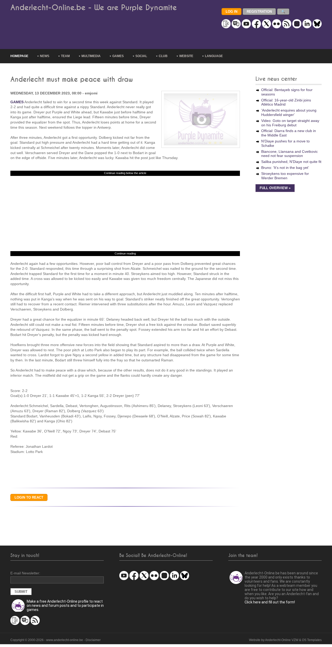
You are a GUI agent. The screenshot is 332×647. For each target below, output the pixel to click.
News (44, 56)
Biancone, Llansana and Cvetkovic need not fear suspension (289, 153)
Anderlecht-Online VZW (281, 640)
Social (141, 56)
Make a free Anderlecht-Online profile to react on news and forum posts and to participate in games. (65, 605)
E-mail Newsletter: (25, 573)
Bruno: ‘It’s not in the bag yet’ (285, 168)
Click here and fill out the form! (270, 602)
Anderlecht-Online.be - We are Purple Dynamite (93, 7)
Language (214, 56)
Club (163, 56)
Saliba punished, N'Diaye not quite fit (291, 162)
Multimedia (91, 56)
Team (65, 56)
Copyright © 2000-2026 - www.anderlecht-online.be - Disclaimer (55, 640)
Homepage (19, 56)
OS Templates (312, 640)
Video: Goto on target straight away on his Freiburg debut (290, 123)
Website (186, 56)
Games (118, 56)
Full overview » (275, 188)
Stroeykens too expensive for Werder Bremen (285, 175)
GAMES (17, 102)
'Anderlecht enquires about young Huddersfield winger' (288, 112)
